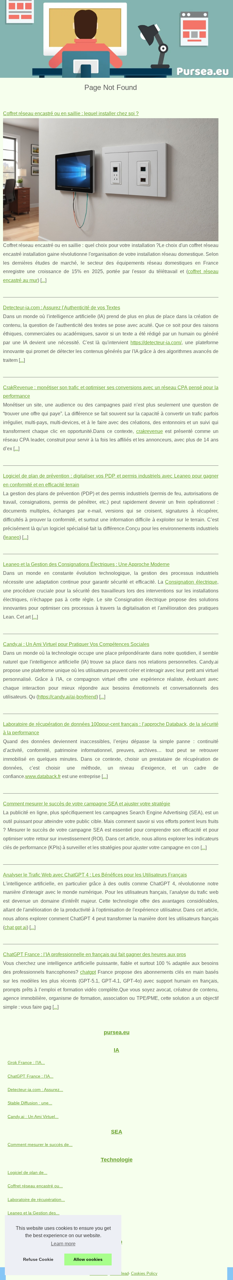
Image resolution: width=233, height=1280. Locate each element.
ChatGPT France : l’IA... (30, 1076)
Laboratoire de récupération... (36, 1199)
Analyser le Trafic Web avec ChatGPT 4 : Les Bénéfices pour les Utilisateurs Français (95, 874)
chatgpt (88, 972)
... (43, 280)
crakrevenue (149, 431)
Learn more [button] (63, 1243)
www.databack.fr (43, 776)
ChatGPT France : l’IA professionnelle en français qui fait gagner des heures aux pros (94, 954)
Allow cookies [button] (88, 1259)
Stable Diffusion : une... (30, 1102)
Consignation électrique (191, 582)
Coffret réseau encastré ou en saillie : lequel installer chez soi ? (71, 113)
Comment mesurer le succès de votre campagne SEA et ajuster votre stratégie (86, 803)
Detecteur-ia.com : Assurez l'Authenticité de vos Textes (61, 307)
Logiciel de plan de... (27, 1172)
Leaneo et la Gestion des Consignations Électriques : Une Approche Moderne (86, 564)
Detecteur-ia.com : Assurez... (35, 1089)
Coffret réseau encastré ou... (35, 1185)
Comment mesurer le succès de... (40, 1144)
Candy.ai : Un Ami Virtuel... (33, 1116)
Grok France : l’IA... (26, 1062)
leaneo (12, 537)
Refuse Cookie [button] (38, 1259)
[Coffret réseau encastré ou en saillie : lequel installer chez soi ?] (110, 179)
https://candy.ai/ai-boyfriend (67, 696)
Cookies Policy (144, 1273)
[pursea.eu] (116, 39)
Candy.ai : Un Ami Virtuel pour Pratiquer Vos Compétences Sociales (76, 644)
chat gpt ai (16, 927)
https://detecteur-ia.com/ (155, 342)
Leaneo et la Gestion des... (33, 1212)
